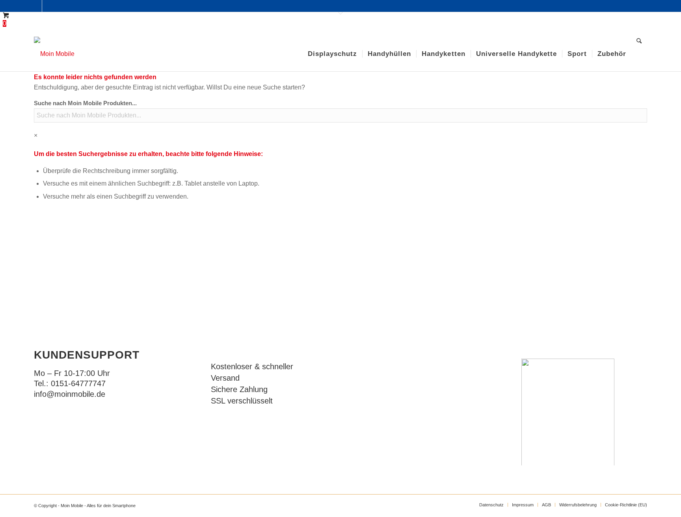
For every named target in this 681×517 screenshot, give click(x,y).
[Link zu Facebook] (36, 6)
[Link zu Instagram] (48, 6)
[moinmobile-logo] (54, 54)
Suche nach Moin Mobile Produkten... (85, 103)
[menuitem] (332, 54)
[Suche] (639, 54)
